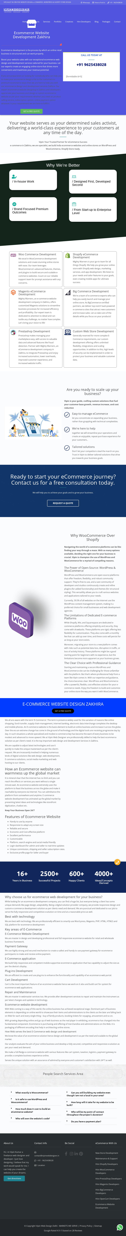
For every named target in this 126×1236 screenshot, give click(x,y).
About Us (35, 21)
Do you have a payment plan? (86, 1121)
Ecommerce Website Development (105, 1206)
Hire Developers (84, 21)
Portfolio (57, 21)
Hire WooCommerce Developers (104, 1171)
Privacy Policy (86, 1226)
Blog (96, 21)
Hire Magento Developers (107, 1184)
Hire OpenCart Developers (107, 1198)
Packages (106, 21)
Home (25, 21)
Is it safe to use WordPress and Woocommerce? (29, 1100)
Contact (117, 21)
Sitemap (98, 1226)
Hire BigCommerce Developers (104, 1191)
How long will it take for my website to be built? (90, 1103)
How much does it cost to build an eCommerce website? (30, 1110)
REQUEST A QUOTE (63, 503)
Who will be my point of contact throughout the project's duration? (85, 1113)
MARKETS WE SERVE (68, 1226)
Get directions (14, 1178)
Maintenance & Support (106, 1158)
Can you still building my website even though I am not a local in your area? (88, 1094)
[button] (35, 1092)
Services (46, 21)
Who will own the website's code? (33, 1118)
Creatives (69, 21)
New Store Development (106, 1153)
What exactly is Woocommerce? (32, 1092)
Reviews (78, 1230)
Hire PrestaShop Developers (108, 1178)
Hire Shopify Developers (106, 1164)
